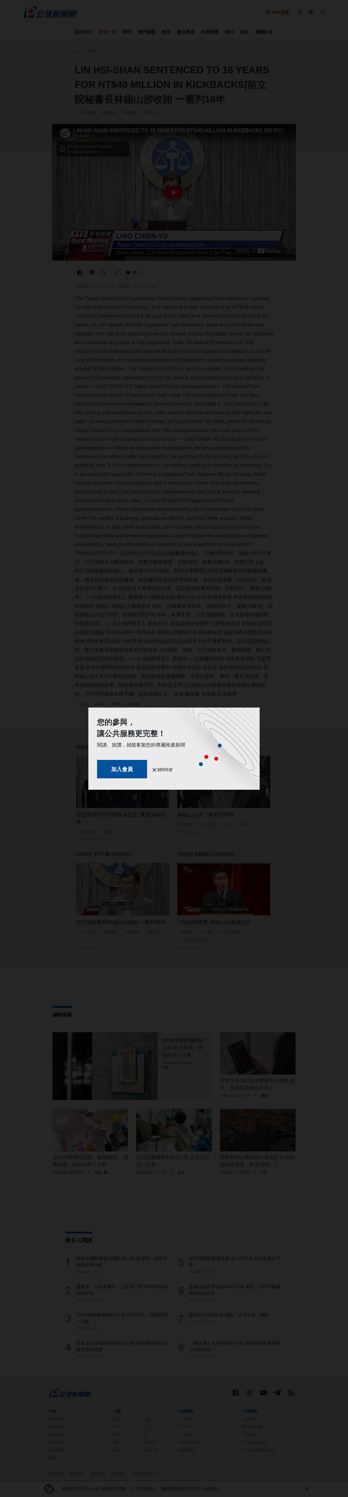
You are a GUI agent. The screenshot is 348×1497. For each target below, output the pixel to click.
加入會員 (122, 769)
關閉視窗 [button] (164, 769)
